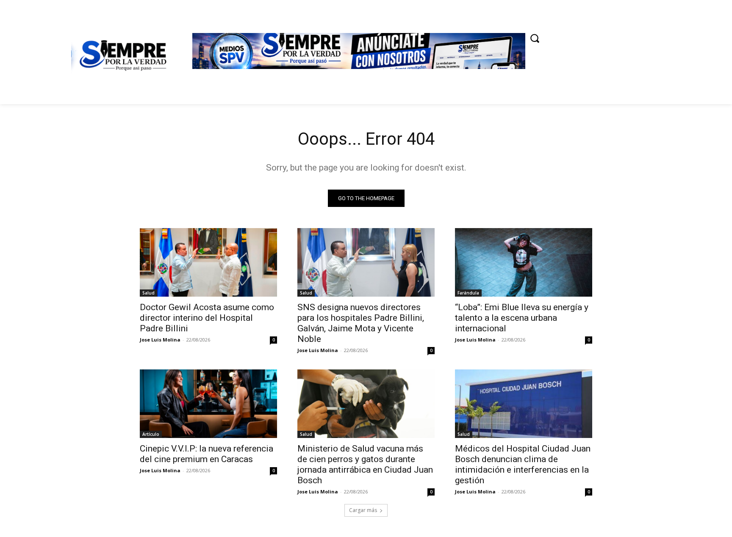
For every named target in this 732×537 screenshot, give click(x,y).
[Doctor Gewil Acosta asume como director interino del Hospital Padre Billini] (208, 262)
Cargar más (363, 510)
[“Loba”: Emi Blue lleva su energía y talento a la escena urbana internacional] (523, 262)
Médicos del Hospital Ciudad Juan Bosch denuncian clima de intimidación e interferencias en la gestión (523, 464)
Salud (148, 293)
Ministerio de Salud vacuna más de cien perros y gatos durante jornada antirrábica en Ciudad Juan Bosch (365, 464)
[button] (535, 38)
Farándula (468, 293)
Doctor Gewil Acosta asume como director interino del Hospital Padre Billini (207, 317)
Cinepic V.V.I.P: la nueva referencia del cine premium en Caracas (206, 453)
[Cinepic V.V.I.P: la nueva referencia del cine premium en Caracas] (208, 403)
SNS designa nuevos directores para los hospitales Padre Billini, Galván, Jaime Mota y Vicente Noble (360, 323)
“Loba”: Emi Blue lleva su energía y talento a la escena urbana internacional (521, 317)
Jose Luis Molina (160, 339)
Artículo (150, 434)
